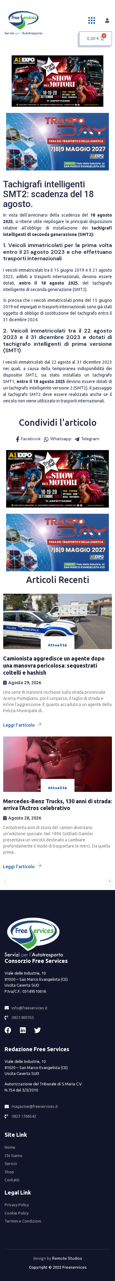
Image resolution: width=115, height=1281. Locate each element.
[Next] (109, 881)
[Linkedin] (22, 1030)
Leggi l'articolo (19, 725)
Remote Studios (67, 1258)
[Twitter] (37, 1030)
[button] (91, 20)
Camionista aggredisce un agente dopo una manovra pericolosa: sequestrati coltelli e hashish (54, 665)
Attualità (57, 645)
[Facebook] (8, 1030)
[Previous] (5, 881)
